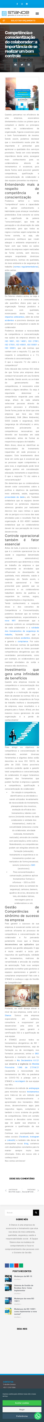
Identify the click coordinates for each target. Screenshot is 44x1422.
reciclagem (20, 1081)
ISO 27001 (33, 341)
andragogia (34, 1088)
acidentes (9, 320)
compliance (23, 641)
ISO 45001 (21, 345)
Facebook (24, 1137)
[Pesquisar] (36, 1213)
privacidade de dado (14, 497)
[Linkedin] (26, 4)
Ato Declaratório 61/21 (28, 1060)
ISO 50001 (32, 345)
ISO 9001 (9, 341)
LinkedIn (11, 1140)
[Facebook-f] (17, 4)
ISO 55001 (10, 348)
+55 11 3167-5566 (9, 1387)
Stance (8, 1015)
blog (26, 1143)
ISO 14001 (21, 341)
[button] (37, 13)
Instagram (34, 1137)
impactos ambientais (14, 317)
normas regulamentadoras (26, 267)
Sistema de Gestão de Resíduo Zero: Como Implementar (23, 1288)
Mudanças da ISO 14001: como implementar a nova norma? (25, 1311)
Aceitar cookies (22, 1403)
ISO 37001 (10, 345)
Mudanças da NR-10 (23, 1276)
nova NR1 (10, 621)
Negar (22, 1409)
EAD (33, 865)
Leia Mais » (17, 1279)
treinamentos (33, 1092)
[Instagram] (22, 4)
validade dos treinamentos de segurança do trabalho (22, 631)
